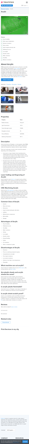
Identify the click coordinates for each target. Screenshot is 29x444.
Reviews (19, 84)
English (25, 5)
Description (14, 84)
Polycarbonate (5, 322)
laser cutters (13, 269)
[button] (27, 17)
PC (1, 300)
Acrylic (11, 8)
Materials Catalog (5, 8)
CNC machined (10, 190)
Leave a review (14, 306)
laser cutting (17, 68)
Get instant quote (7, 5)
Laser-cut (3, 418)
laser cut (13, 179)
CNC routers (21, 267)
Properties (9, 84)
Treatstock (7, 2)
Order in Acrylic (7, 79)
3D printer (20, 76)
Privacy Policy (16, 442)
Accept (25, 441)
